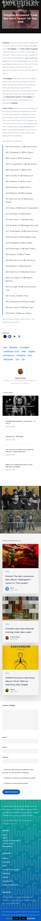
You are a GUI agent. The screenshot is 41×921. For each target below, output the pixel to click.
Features (5, 858)
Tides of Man (25, 319)
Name (4, 737)
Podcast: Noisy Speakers (11, 870)
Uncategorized (7, 881)
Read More (31, 918)
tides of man (8, 359)
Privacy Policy (7, 846)
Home (4, 835)
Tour (17, 359)
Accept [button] (16, 918)
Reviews (5, 877)
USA (23, 359)
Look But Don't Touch (11, 351)
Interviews (6, 862)
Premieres (6, 873)
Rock (30, 355)
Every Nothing (24, 127)
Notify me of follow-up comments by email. (20, 778)
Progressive (21, 355)
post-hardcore (8, 355)
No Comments (32, 27)
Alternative (13, 347)
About (4, 838)
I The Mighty (24, 347)
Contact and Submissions (11, 841)
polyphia (32, 351)
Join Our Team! (7, 843)
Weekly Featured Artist (10, 885)
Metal (24, 351)
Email (4, 747)
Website (5, 757)
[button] (38, 2)
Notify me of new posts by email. (16, 783)
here (21, 64)
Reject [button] (23, 918)
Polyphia (15, 322)
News (20, 10)
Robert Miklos (10, 27)
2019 (5, 347)
